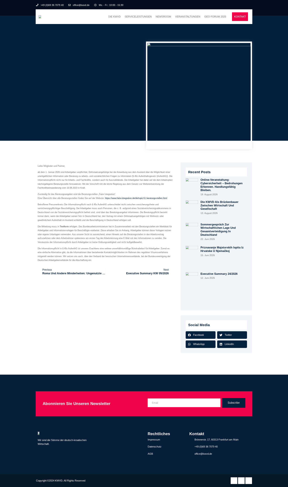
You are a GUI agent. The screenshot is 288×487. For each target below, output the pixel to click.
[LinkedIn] (243, 5)
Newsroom (163, 16)
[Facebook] (238, 5)
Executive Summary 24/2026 (219, 273)
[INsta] (248, 480)
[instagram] (249, 5)
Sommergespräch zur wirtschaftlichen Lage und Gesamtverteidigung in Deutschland (218, 229)
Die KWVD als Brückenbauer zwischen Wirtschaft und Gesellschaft (219, 205)
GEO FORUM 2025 (215, 16)
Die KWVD (114, 16)
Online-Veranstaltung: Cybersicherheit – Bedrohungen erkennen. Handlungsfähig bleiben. (221, 185)
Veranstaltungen (187, 16)
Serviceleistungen (138, 16)
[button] (201, 335)
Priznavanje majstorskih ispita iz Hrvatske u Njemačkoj (222, 249)
